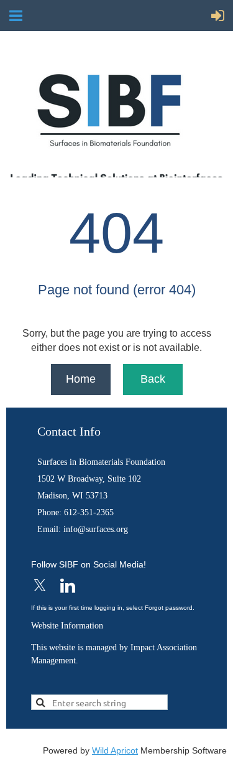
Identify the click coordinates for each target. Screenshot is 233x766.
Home (81, 379)
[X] (39, 585)
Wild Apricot (115, 750)
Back (152, 379)
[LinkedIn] (67, 585)
